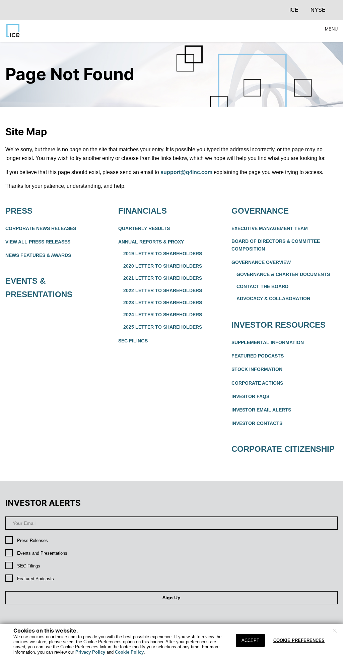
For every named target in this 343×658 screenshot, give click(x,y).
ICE (293, 10)
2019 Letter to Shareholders (162, 253)
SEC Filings (133, 340)
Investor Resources (278, 324)
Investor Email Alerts (261, 410)
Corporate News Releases (40, 228)
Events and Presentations (42, 553)
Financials (142, 210)
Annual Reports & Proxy (151, 241)
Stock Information (256, 369)
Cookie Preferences (299, 640)
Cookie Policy (129, 652)
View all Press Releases (37, 241)
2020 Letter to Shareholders (162, 266)
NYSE (318, 10)
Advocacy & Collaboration (273, 298)
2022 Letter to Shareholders (162, 290)
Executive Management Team (269, 228)
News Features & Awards (38, 255)
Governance (260, 210)
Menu (331, 29)
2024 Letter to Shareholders (162, 314)
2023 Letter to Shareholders (162, 302)
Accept (250, 640)
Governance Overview (261, 262)
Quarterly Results (144, 228)
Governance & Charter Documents (283, 274)
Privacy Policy (90, 652)
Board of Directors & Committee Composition (275, 245)
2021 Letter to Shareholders (162, 278)
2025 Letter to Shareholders (162, 327)
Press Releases (32, 540)
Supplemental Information (267, 342)
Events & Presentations (38, 287)
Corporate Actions (257, 383)
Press (18, 210)
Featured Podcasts (257, 356)
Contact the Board (262, 286)
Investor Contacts (256, 423)
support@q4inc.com (186, 172)
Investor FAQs (250, 396)
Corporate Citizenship (283, 448)
